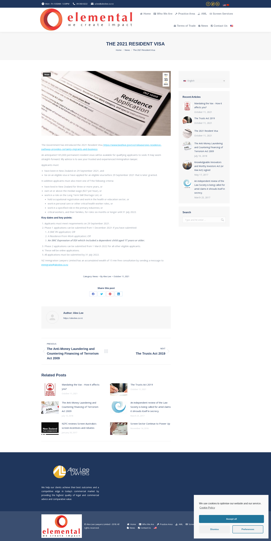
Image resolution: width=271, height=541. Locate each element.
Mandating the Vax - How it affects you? (80, 386)
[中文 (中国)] (228, 4)
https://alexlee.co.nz (73, 318)
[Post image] (50, 389)
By (105, 276)
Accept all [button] (231, 519)
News (46, 75)
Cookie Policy (207, 507)
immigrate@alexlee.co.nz (54, 264)
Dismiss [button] (214, 529)
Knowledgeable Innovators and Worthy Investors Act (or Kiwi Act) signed (208, 166)
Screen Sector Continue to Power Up (150, 423)
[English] (224, 4)
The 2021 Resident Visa (206, 130)
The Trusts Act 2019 (141, 384)
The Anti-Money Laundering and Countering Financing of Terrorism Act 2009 (80, 407)
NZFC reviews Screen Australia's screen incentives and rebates (79, 425)
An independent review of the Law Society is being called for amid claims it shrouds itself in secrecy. (150, 407)
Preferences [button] (248, 529)
